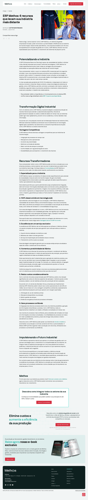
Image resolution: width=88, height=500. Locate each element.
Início (25, 3)
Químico (68, 483)
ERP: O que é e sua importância (52, 96)
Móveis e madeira (70, 478)
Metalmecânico (70, 476)
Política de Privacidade (80, 490)
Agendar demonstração (76, 3)
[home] (8, 4)
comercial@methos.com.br (10, 481)
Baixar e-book (10, 459)
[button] (30, 4)
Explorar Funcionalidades (44, 402)
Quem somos (54, 471)
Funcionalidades (47, 3)
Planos (54, 3)
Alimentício (69, 471)
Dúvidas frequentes (55, 485)
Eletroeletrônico (70, 473)
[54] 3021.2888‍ (8, 480)
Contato (65, 3)
